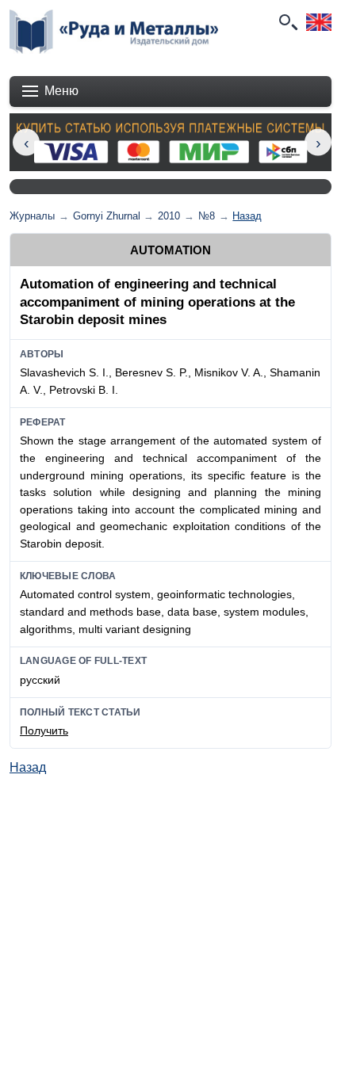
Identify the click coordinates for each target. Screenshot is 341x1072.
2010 (169, 216)
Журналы (32, 216)
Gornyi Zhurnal (106, 216)
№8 (206, 216)
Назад (247, 216)
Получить (44, 730)
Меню (61, 90)
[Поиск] (287, 22)
